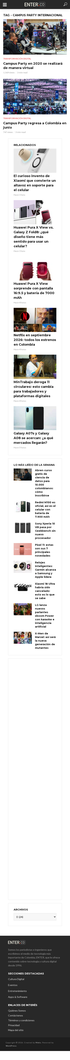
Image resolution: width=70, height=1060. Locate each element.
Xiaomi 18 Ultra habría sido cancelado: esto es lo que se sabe (45, 591)
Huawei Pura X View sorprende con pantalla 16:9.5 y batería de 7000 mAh (34, 291)
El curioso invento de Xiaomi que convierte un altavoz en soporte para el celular (35, 183)
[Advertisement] (35, 778)
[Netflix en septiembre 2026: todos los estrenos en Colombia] (35, 320)
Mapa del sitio (16, 1030)
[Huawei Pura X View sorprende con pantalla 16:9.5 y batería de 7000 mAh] (35, 268)
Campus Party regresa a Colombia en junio (34, 125)
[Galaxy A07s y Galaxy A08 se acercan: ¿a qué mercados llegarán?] (35, 418)
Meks (38, 1042)
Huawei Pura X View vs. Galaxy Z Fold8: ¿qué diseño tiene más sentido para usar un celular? (34, 237)
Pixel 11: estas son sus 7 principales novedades (44, 550)
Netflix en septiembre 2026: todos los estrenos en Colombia (35, 340)
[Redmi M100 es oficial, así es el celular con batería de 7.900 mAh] (23, 507)
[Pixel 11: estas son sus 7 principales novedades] (23, 549)
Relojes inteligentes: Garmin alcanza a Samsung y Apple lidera (45, 570)
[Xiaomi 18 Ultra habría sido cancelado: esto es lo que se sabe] (23, 588)
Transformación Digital (17, 58)
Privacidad (14, 1025)
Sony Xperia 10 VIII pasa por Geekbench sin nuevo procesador (45, 531)
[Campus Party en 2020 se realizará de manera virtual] (35, 37)
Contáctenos (15, 1015)
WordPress (11, 1046)
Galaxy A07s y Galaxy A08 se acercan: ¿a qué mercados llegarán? (33, 438)
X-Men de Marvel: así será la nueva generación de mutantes (45, 641)
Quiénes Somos (17, 1010)
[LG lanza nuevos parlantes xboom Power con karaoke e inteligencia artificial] (23, 609)
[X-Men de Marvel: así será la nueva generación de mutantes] (23, 638)
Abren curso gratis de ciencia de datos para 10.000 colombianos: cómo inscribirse (44, 483)
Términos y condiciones (21, 1020)
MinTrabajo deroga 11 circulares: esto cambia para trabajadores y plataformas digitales (33, 389)
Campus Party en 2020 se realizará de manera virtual (32, 66)
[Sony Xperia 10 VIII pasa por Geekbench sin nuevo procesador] (23, 528)
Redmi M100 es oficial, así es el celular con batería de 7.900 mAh (45, 509)
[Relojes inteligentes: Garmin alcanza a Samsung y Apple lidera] (23, 567)
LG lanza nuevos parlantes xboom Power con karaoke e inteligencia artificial (44, 615)
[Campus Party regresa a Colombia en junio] (35, 96)
